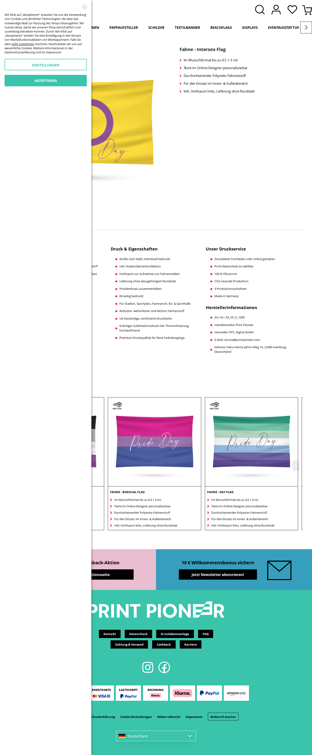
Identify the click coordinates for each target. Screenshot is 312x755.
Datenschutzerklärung (97, 717)
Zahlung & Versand (129, 644)
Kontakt (109, 634)
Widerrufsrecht (168, 717)
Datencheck (138, 634)
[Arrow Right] (306, 27)
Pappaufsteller (123, 27)
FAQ (206, 634)
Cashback (164, 644)
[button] (293, 10)
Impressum (194, 717)
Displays (250, 27)
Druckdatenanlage (175, 634)
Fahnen (92, 27)
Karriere (190, 644)
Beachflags (221, 27)
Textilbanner (187, 27)
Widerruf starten (223, 717)
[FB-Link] (164, 672)
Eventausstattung (285, 27)
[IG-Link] (148, 672)
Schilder (156, 27)
